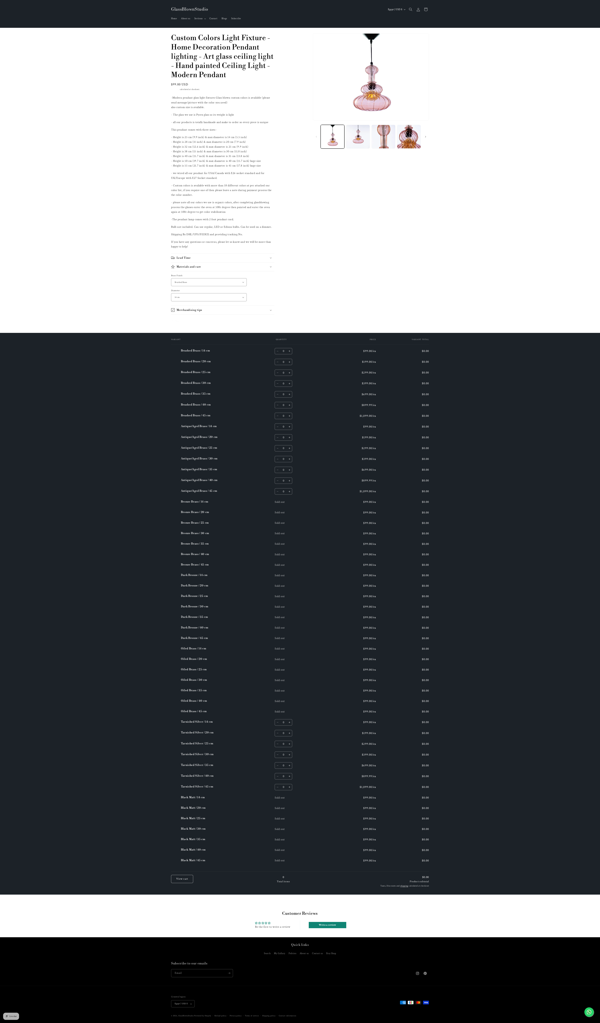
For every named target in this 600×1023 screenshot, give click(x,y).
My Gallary (279, 953)
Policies (292, 953)
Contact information (287, 1016)
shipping (404, 885)
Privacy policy (236, 1016)
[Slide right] (425, 136)
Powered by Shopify (202, 1016)
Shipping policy (268, 1016)
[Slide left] (316, 136)
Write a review (327, 925)
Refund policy (220, 1016)
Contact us (317, 953)
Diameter (175, 290)
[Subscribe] (229, 973)
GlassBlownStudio (186, 1016)
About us (304, 953)
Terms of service (252, 1016)
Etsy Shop (331, 953)
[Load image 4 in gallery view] (409, 137)
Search (267, 953)
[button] (199, 18)
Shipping (175, 89)
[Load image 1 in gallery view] (332, 137)
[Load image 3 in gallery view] (383, 137)
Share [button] (178, 320)
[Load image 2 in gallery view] (358, 137)
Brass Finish (176, 275)
